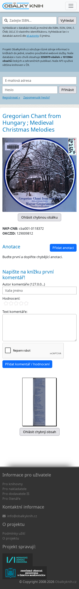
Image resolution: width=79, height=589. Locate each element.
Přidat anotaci (63, 248)
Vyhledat (67, 20)
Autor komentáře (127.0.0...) (23, 284)
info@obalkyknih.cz (22, 516)
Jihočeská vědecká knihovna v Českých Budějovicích (24, 572)
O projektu (10, 538)
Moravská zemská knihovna (17, 559)
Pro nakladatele (14, 489)
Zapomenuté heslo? (36, 97)
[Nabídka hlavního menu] (71, 6)
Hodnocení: (11, 298)
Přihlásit (67, 90)
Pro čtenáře (11, 498)
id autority (33, 36)
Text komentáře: (14, 311)
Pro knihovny (12, 484)
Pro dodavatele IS (15, 493)
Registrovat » (11, 97)
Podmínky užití (13, 533)
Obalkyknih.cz (66, 581)
